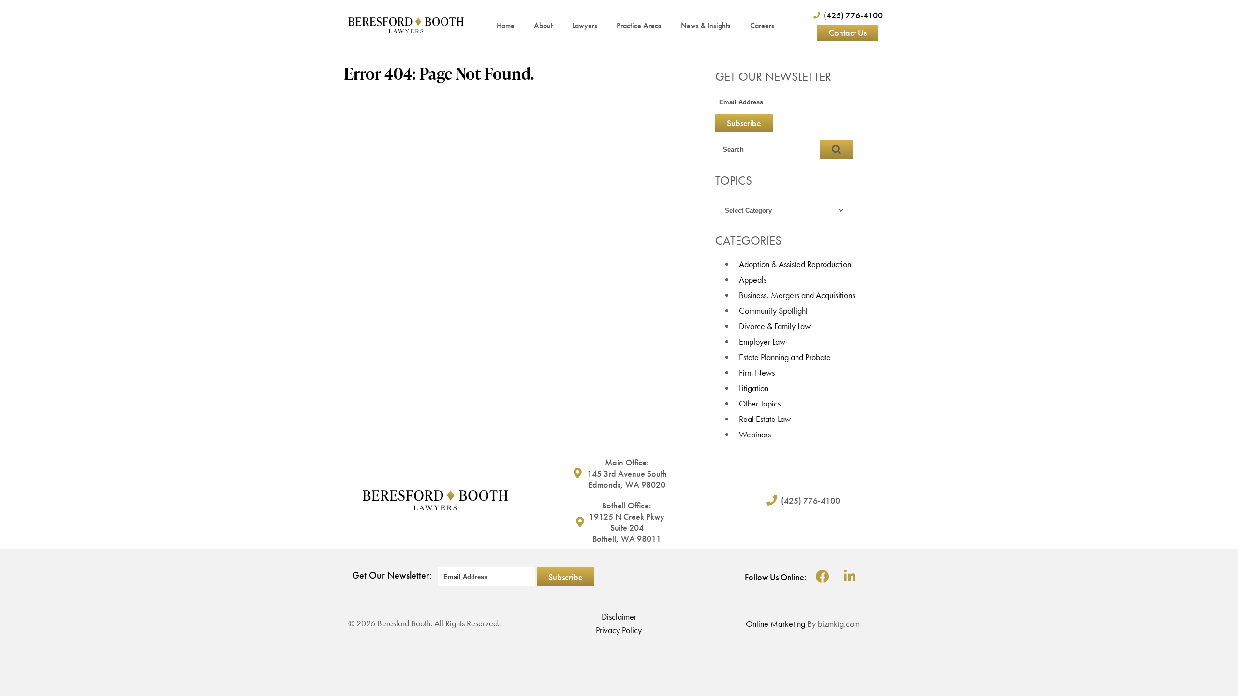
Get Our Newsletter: (392, 575)
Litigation (753, 387)
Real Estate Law (765, 418)
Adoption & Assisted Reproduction (795, 264)
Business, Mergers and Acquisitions (797, 295)
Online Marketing (775, 623)
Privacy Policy (619, 630)
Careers (762, 25)
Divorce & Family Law (775, 326)
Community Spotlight (773, 310)
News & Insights (706, 25)
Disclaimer (619, 616)
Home (506, 25)
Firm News (757, 372)
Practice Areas (639, 25)
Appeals (752, 279)
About (543, 25)
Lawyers (584, 25)
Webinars (755, 434)
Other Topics (760, 403)
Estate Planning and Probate (785, 356)
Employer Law (762, 341)
